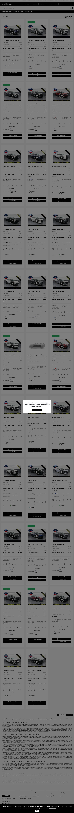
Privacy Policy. (52, 808)
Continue (37, 409)
